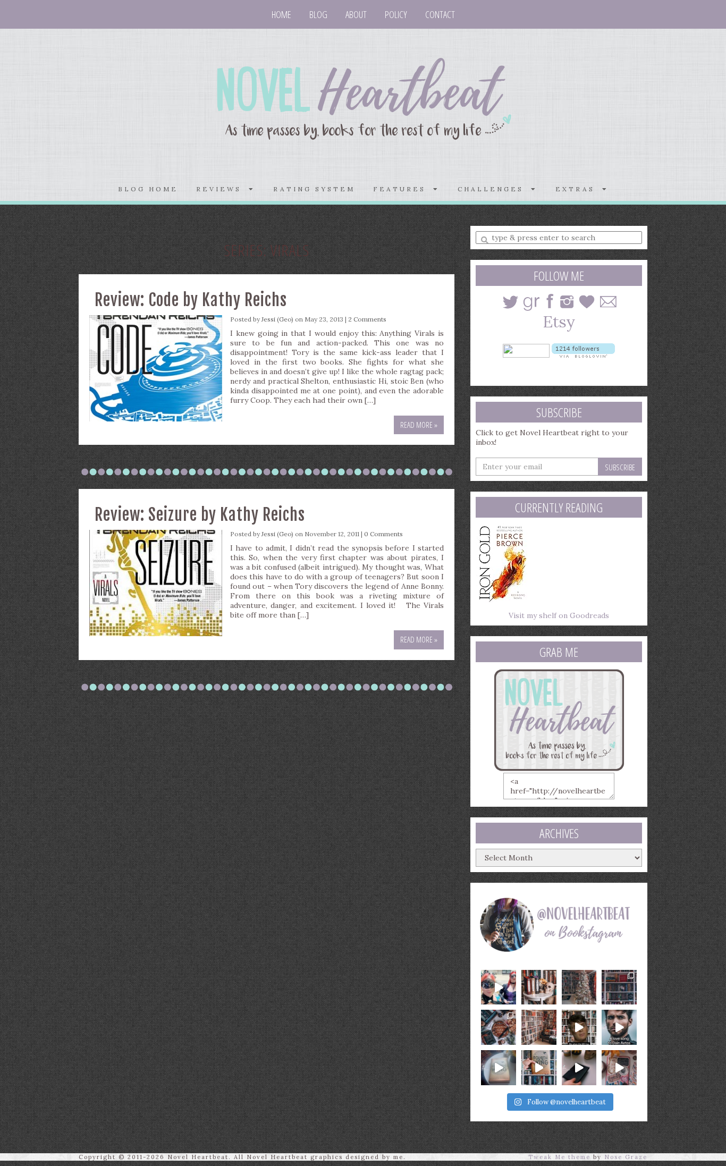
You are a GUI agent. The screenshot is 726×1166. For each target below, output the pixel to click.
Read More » (418, 424)
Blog (318, 14)
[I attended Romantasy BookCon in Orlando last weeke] (498, 987)
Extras (578, 189)
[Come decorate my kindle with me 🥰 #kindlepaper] (579, 1067)
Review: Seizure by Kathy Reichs (200, 515)
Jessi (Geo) (277, 319)
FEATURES (403, 189)
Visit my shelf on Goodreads (559, 615)
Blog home (148, 189)
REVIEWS (222, 189)
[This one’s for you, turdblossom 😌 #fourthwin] (619, 1027)
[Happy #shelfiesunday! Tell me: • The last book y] (538, 1027)
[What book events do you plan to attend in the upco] (498, 1027)
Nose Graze (625, 1157)
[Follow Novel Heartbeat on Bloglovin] (583, 349)
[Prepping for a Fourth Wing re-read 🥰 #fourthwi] (498, 1067)
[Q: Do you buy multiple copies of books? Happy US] (538, 987)
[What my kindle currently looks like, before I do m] (619, 1067)
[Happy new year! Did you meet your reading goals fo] (579, 987)
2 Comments (367, 319)
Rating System (314, 189)
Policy (396, 14)
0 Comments (383, 534)
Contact (440, 14)
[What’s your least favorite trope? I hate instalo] (579, 1027)
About (356, 14)
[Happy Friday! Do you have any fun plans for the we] (619, 987)
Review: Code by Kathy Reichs (191, 300)
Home (281, 14)
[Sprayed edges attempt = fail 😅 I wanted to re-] (538, 1067)
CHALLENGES (494, 189)
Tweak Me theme (559, 1157)
